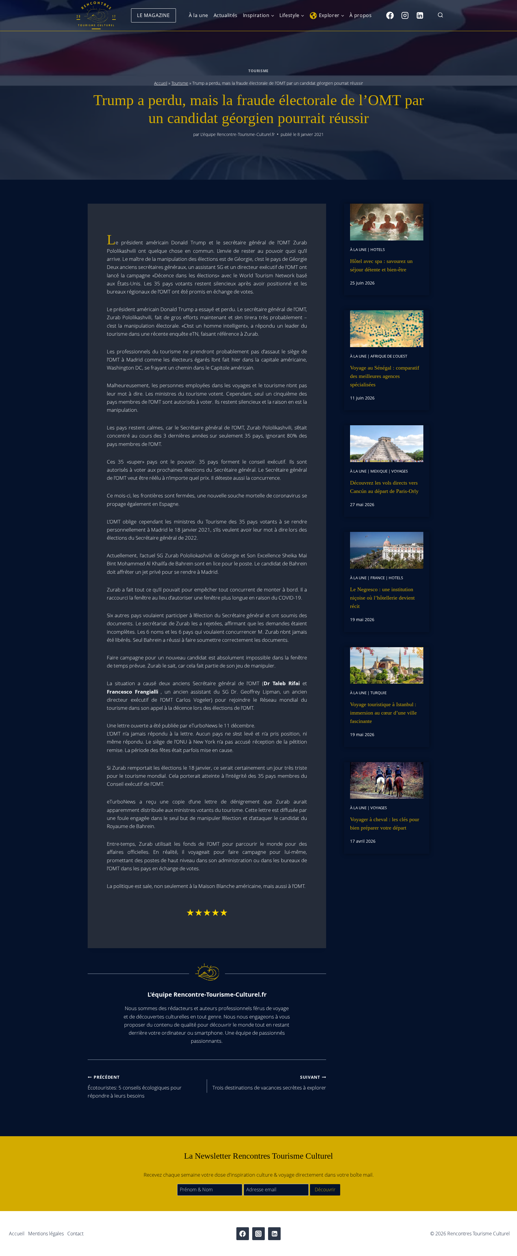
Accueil (160, 83)
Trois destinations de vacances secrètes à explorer (269, 1082)
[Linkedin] (419, 15)
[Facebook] (389, 15)
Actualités (226, 15)
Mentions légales (46, 1233)
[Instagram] (404, 15)
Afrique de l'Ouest (388, 356)
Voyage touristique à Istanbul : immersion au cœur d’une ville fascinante (383, 712)
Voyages (399, 471)
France (377, 577)
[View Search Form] (440, 15)
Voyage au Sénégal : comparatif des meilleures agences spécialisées (384, 376)
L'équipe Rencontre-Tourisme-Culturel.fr (237, 134)
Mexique (378, 471)
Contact (75, 1233)
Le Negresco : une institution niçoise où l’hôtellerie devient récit (382, 597)
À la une (198, 15)
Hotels (377, 249)
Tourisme (258, 70)
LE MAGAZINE (153, 15)
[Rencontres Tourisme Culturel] (96, 15)
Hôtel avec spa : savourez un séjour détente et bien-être (381, 265)
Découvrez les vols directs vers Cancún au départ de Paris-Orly (384, 487)
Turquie (378, 692)
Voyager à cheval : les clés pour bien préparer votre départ (384, 823)
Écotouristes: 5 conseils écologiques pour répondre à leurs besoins (135, 1086)
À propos (360, 15)
